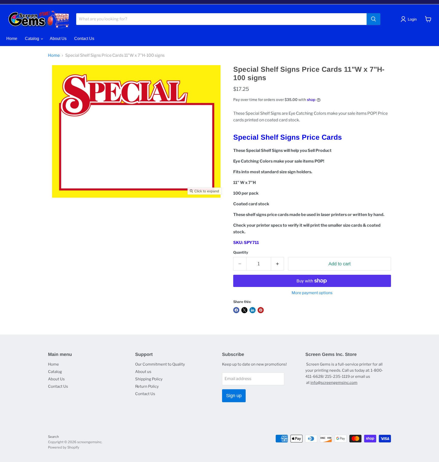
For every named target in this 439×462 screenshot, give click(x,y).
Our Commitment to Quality (160, 364)
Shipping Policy (149, 379)
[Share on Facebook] (236, 310)
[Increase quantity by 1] (277, 264)
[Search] (373, 19)
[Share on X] (244, 310)
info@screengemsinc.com (333, 382)
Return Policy (147, 386)
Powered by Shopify (63, 447)
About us (143, 371)
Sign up (234, 395)
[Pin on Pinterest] (261, 310)
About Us (58, 38)
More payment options (312, 293)
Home (11, 38)
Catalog (32, 38)
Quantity (240, 252)
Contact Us (84, 38)
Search (53, 437)
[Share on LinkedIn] (252, 310)
